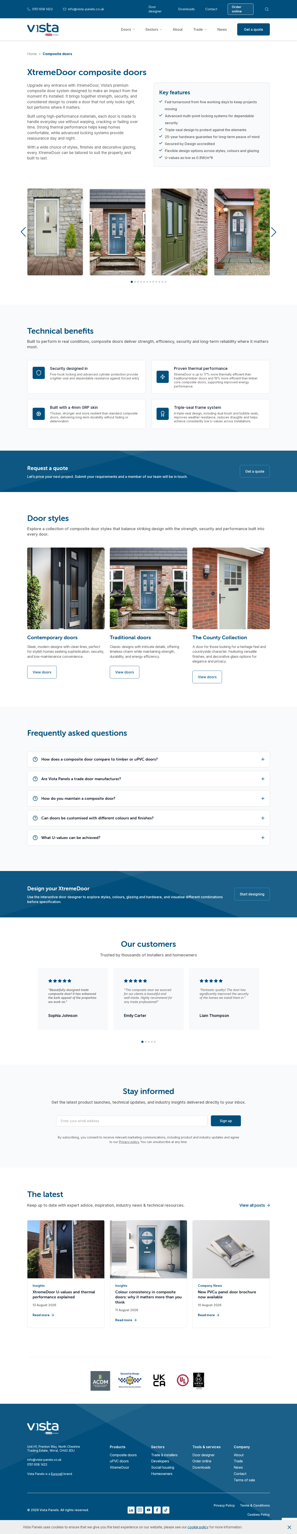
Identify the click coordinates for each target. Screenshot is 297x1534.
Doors (126, 29)
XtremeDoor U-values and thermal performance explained (64, 1294)
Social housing (162, 1467)
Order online (237, 9)
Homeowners (161, 1473)
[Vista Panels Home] (42, 29)
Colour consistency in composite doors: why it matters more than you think (148, 1297)
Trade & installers (164, 1455)
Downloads (186, 9)
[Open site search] (267, 9)
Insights (39, 1285)
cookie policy (198, 1527)
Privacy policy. (129, 1142)
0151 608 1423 (40, 9)
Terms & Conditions (255, 1505)
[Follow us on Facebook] (157, 1510)
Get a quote (253, 29)
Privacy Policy (224, 1505)
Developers (160, 1461)
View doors (42, 672)
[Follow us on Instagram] (139, 1510)
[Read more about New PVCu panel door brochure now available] (231, 1250)
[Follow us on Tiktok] (165, 1510)
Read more (41, 1315)
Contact (211, 9)
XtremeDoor (119, 1467)
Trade (198, 29)
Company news (210, 1285)
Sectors (151, 29)
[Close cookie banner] (289, 1527)
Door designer (155, 9)
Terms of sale (244, 1480)
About (178, 29)
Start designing (252, 894)
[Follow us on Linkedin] (131, 1510)
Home (32, 54)
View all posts (252, 1205)
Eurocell (57, 1474)
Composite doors (123, 1455)
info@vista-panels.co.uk (83, 9)
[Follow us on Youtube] (148, 1510)
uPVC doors (119, 1461)
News (222, 29)
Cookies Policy (258, 1514)
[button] (23, 232)
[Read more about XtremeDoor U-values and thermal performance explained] (65, 1250)
